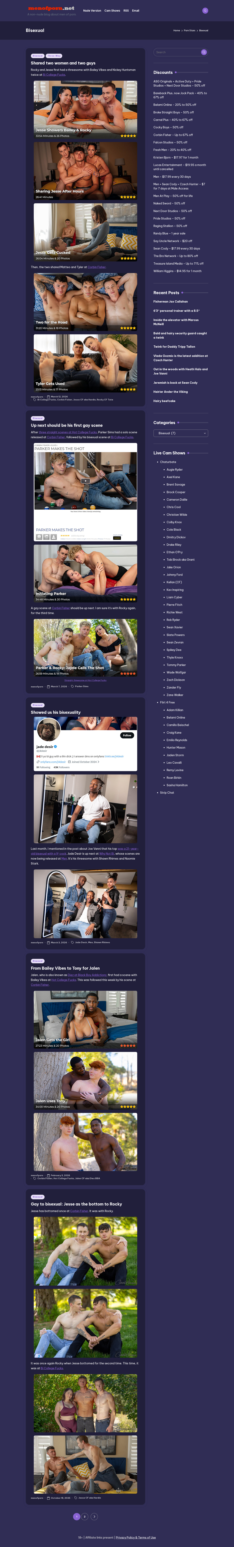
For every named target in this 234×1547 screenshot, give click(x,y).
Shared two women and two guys (63, 63)
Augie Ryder (175, 469)
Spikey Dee (174, 650)
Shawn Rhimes (102, 942)
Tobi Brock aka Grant (181, 559)
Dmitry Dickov (176, 537)
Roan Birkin (174, 778)
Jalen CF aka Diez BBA (87, 1178)
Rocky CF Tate (105, 399)
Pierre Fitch (174, 605)
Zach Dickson (176, 680)
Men (64, 858)
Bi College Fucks (54, 75)
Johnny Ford (175, 575)
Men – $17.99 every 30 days (172, 177)
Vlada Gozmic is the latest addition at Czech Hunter (180, 358)
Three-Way (54, 56)
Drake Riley (174, 545)
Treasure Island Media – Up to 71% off (178, 263)
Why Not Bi (106, 853)
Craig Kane (174, 732)
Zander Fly (174, 687)
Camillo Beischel (178, 725)
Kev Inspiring (175, 590)
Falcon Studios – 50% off (170, 142)
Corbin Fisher (97, 267)
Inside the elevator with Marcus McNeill (176, 322)
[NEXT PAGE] (94, 1516)
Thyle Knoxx (175, 657)
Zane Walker (175, 695)
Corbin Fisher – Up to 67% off (173, 135)
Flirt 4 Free (167, 702)
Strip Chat (167, 792)
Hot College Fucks (63, 980)
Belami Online (176, 717)
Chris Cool (174, 507)
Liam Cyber (174, 597)
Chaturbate (168, 462)
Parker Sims (82, 686)
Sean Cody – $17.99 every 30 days (176, 248)
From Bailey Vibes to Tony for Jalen (65, 968)
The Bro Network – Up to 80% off (175, 256)
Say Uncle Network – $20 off (172, 241)
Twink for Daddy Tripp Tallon (174, 346)
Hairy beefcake (164, 401)
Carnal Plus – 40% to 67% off (173, 120)
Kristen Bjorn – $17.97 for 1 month (175, 157)
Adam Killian (175, 710)
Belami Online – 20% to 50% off (174, 105)
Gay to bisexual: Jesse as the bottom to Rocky (76, 1204)
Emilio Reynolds (177, 740)
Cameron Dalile (177, 499)
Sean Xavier (175, 627)
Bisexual (38, 56)
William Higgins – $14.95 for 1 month (177, 271)
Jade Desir (81, 942)
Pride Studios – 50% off (169, 218)
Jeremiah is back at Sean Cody (175, 383)
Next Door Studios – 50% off (172, 211)
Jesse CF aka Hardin (84, 399)
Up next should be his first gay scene (67, 425)
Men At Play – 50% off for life (173, 196)
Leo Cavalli (174, 762)
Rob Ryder (173, 620)
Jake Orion (174, 567)
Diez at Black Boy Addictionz (87, 975)
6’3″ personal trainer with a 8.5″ (176, 311)
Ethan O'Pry (175, 552)
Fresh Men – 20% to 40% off (172, 150)
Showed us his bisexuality (56, 712)
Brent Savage (176, 484)
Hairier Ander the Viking (170, 392)
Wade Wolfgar (176, 672)
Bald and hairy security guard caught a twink (180, 335)
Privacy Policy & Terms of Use (136, 1537)
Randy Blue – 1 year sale (169, 233)
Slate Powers (176, 635)
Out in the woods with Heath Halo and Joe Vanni (180, 371)
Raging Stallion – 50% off (170, 226)
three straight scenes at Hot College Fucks (68, 432)
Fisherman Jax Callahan (170, 301)
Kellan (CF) (174, 582)
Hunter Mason (176, 747)
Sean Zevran (175, 642)
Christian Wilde (177, 515)
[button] (94, 1516)
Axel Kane (173, 477)
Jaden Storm (175, 755)
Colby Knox (174, 522)
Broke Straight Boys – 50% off (173, 112)
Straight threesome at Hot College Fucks (85, 680)
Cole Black (174, 529)
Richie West (175, 612)
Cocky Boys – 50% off (168, 127)
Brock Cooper (176, 492)
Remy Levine (175, 770)
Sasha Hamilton (177, 785)
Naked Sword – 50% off (169, 203)
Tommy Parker (176, 665)
